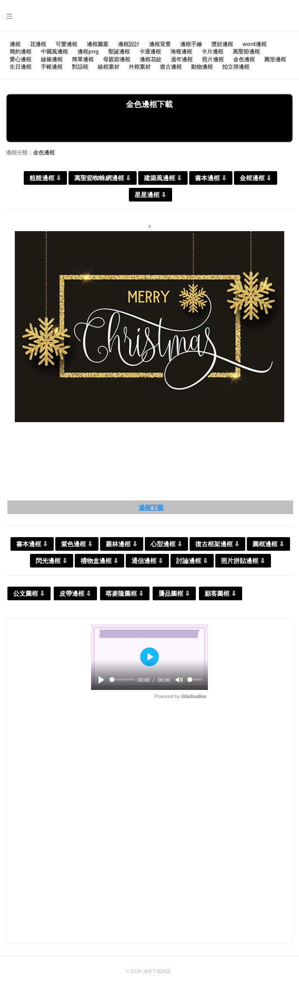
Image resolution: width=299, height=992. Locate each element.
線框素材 (109, 66)
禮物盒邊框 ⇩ (99, 560)
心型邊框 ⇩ (166, 544)
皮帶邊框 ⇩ (75, 593)
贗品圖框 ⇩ (174, 593)
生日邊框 (21, 66)
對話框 (80, 66)
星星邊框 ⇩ (150, 194)
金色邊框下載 (149, 103)
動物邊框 (202, 66)
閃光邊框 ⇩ (51, 560)
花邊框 (38, 44)
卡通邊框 (150, 51)
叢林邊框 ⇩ (121, 544)
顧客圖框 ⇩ (220, 593)
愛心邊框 (21, 59)
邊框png (88, 51)
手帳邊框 (52, 66)
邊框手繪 (191, 44)
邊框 (15, 44)
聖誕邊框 (119, 51)
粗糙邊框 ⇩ (45, 178)
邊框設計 (129, 44)
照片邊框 (213, 59)
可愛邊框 (66, 44)
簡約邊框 (21, 51)
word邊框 (255, 44)
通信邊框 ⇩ (147, 560)
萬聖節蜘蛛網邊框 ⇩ (102, 178)
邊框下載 (151, 507)
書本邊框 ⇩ (211, 178)
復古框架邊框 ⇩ (217, 544)
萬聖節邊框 (246, 51)
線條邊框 (52, 59)
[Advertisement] (149, 124)
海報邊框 (181, 51)
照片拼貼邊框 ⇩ (243, 560)
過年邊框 (182, 59)
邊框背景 (160, 44)
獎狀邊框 (222, 44)
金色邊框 (244, 59)
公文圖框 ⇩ (29, 593)
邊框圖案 (98, 44)
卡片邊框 (212, 51)
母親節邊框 (116, 59)
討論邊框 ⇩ (192, 560)
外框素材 (140, 66)
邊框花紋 (151, 59)
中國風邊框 (54, 51)
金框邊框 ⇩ (255, 178)
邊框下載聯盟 (157, 970)
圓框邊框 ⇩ (268, 544)
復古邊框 (171, 66)
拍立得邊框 (236, 66)
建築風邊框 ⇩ (163, 178)
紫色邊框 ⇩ (77, 544)
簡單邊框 (83, 59)
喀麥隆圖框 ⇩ (125, 593)
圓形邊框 (275, 59)
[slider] (122, 679)
